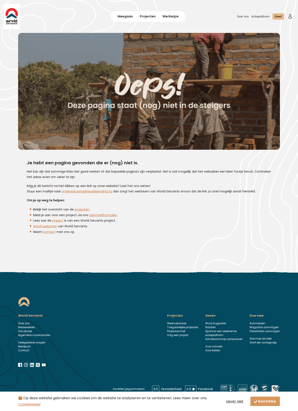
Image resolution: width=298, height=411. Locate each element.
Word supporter (45, 226)
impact (57, 220)
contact (49, 232)
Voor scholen (214, 346)
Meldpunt (24, 346)
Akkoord (267, 401)
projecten (82, 209)
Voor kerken (212, 350)
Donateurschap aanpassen (224, 339)
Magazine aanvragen (264, 327)
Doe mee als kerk (261, 338)
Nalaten (210, 327)
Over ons (243, 16)
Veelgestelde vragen (31, 342)
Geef (278, 16)
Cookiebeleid (29, 404)
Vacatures (25, 331)
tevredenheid (167, 389)
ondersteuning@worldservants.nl (86, 191)
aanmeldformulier (103, 215)
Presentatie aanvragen (265, 331)
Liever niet (234, 401)
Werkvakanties (177, 323)
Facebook (199, 389)
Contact (23, 350)
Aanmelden (257, 323)
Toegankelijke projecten (182, 327)
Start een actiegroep (263, 342)
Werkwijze (171, 16)
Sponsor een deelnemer (221, 331)
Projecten (148, 16)
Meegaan (125, 16)
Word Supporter (215, 323)
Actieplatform (260, 16)
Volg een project (177, 335)
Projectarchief (176, 331)
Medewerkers (26, 327)
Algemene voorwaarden (34, 335)
